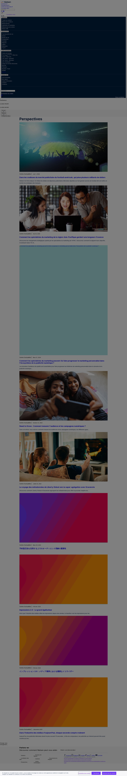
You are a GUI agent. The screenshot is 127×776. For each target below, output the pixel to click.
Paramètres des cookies (84, 773)
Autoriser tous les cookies (109, 773)
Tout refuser (96, 773)
